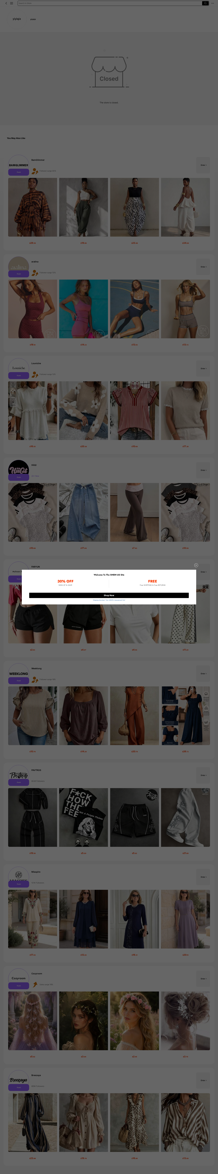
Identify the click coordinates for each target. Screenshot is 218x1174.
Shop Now (109, 595)
